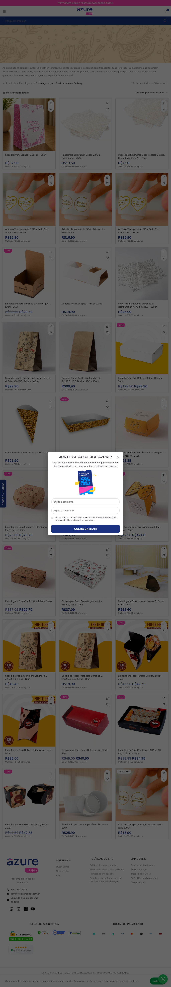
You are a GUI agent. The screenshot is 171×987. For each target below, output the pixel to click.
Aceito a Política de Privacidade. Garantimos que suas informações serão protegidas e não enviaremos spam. (86, 519)
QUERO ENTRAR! (85, 528)
